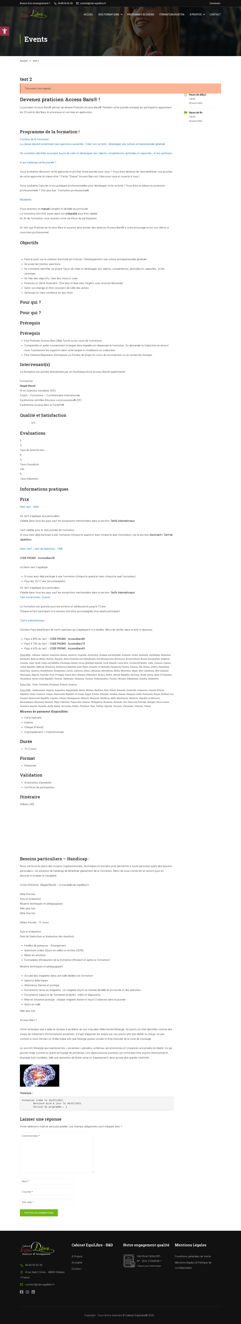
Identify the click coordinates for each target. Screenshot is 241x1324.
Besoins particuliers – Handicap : (55, 859)
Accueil (88, 14)
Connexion (214, 3)
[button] (4, 31)
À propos (196, 14)
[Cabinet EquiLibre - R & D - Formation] (33, 14)
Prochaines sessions (140, 14)
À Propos (77, 1256)
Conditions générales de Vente (193, 1256)
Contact (215, 14)
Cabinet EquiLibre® (136, 1315)
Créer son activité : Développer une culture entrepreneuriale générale (125, 144)
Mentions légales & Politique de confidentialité (193, 1265)
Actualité (77, 1262)
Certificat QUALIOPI (148, 1256)
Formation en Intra (171, 14)
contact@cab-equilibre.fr (40, 1284)
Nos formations (108, 14)
